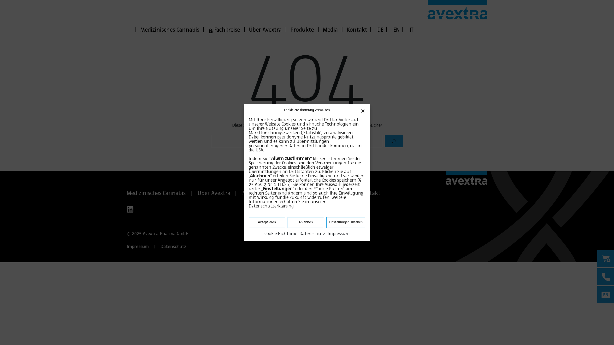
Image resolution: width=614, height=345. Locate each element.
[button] (362, 110)
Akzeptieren (267, 222)
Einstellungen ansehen (346, 222)
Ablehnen (306, 222)
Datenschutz (312, 234)
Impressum (339, 234)
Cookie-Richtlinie (281, 234)
